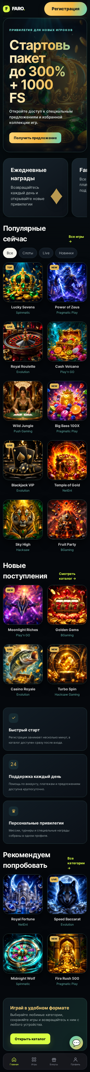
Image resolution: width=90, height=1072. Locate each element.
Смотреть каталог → (67, 576)
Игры (34, 1064)
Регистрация (66, 8)
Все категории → (76, 863)
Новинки (66, 253)
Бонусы (54, 1064)
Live (46, 253)
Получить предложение (35, 138)
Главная (14, 1064)
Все (10, 253)
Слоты (27, 253)
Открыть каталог (30, 1039)
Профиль (75, 1064)
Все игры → (76, 239)
